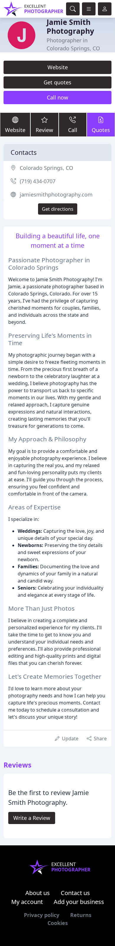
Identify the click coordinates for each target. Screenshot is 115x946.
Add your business (79, 902)
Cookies (57, 922)
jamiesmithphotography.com (56, 194)
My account (27, 902)
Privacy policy (41, 914)
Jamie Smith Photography (70, 26)
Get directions (57, 209)
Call (72, 129)
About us (37, 893)
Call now (57, 97)
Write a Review (31, 817)
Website (57, 67)
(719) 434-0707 (37, 181)
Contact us (75, 893)
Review (44, 129)
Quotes (101, 129)
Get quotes (57, 82)
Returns (80, 914)
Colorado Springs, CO (46, 167)
